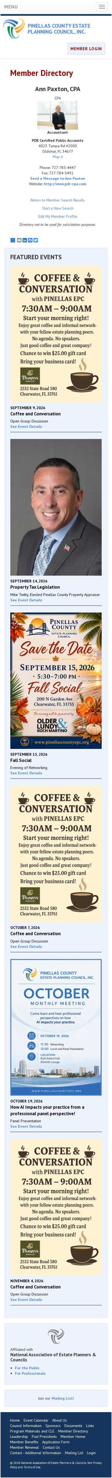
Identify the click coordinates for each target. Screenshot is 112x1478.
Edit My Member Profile (57, 216)
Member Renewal (24, 1447)
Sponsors (53, 1425)
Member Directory (73, 1431)
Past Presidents (44, 1436)
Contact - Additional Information (35, 1452)
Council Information (26, 1425)
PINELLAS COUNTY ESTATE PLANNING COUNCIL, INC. (59, 28)
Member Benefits (24, 1441)
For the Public (27, 1367)
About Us (59, 1420)
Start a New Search (57, 208)
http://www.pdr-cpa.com (65, 183)
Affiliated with (53, 1354)
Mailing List (62, 1398)
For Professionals (30, 1373)
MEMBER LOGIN (86, 48)
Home (15, 1420)
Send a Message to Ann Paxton (57, 178)
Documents (73, 1425)
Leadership (19, 1436)
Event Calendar (36, 1420)
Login (91, 1452)
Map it (58, 156)
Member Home (73, 1436)
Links (90, 1425)
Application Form (56, 1441)
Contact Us (51, 1447)
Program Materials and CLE (32, 1431)
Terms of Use (32, 1467)
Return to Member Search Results (57, 200)
